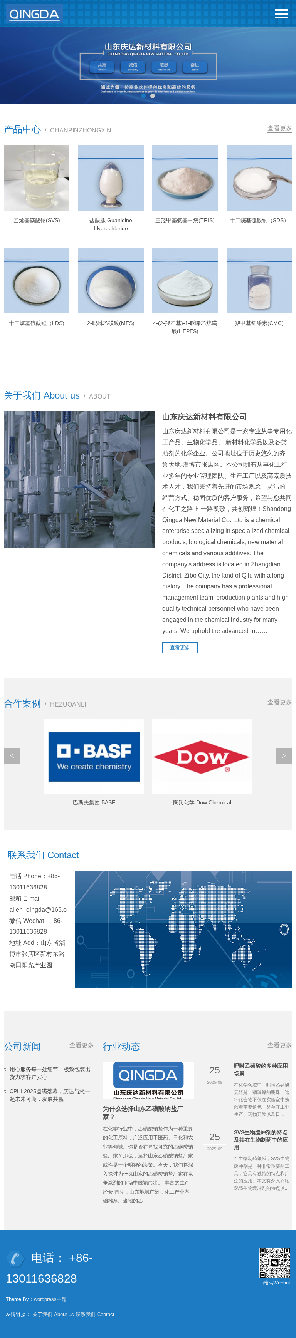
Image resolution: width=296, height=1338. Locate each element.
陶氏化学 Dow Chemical (202, 802)
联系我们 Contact (95, 1314)
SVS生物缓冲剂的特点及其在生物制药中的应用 (261, 1139)
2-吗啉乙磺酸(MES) (111, 323)
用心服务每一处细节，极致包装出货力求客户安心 (50, 1073)
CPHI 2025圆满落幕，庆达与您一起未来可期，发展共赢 (50, 1095)
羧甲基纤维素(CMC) (259, 323)
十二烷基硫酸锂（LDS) (36, 323)
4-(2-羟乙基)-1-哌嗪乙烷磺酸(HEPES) (185, 327)
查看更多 (279, 128)
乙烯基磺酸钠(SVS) (36, 220)
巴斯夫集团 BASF (94, 802)
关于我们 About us (53, 1314)
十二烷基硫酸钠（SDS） (259, 220)
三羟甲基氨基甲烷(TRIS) (185, 220)
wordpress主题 (50, 1299)
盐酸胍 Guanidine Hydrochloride (110, 224)
